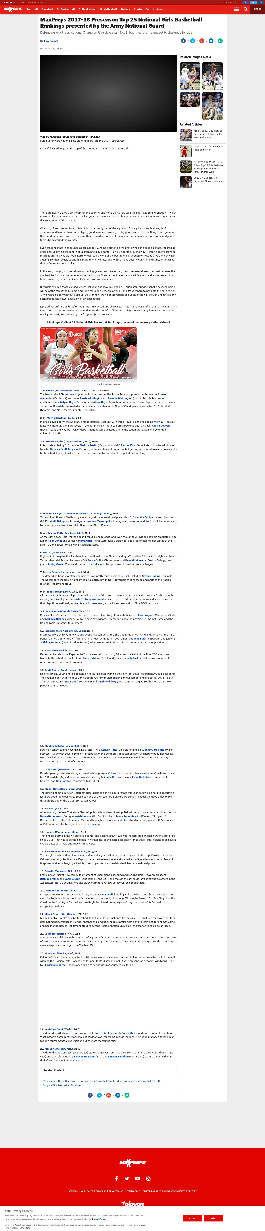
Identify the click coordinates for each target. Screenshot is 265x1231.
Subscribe (101, 1191)
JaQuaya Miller (128, 1033)
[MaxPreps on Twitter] (253, 2)
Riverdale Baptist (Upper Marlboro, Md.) (66, 441)
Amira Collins (96, 560)
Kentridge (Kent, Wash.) (58, 1029)
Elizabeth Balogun (56, 521)
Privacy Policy (116, 1191)
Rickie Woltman (51, 642)
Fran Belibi (108, 894)
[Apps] (236, 9)
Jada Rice (111, 777)
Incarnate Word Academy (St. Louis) (65, 630)
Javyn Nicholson (141, 777)
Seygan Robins (151, 576)
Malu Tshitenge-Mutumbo (90, 599)
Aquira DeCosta (161, 425)
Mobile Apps (87, 1191)
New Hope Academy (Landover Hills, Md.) (69, 851)
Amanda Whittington (120, 398)
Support (192, 1191)
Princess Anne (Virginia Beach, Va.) (63, 611)
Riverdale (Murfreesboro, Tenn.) (62, 390)
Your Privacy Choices (174, 1191)
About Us (73, 1191)
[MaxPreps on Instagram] (260, 2)
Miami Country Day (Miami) (60, 914)
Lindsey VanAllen (118, 1056)
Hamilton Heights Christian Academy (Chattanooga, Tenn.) (77, 513)
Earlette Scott (68, 681)
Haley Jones (55, 540)
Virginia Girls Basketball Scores (60, 1080)
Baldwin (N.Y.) (53, 808)
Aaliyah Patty (109, 749)
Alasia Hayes (100, 402)
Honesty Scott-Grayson (64, 449)
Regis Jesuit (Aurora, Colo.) (61, 890)
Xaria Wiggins (146, 615)
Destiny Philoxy (107, 681)
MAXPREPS (9, 2)
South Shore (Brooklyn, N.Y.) (61, 670)
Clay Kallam (51, 41)
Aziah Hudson (83, 816)
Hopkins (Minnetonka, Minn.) (62, 832)
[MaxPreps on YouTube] (137, 1178)
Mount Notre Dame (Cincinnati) (63, 788)
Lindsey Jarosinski (153, 749)
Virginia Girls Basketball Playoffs (143, 1080)
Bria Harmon (63, 781)
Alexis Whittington (91, 398)
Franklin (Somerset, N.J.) (59, 871)
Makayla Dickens (55, 619)
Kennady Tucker (131, 658)
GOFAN (21, 2)
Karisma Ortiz (84, 540)
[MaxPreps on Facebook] (245, 2)
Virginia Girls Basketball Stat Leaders (101, 1080)
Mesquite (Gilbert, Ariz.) (59, 1048)
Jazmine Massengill (98, 521)
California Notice (152, 1191)
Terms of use (133, 1191)
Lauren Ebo (128, 445)
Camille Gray (72, 879)
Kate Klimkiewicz (135, 560)
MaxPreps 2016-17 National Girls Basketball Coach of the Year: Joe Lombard (208, 134)
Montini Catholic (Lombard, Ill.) (63, 746)
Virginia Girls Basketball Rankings (62, 1085)
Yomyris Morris (92, 658)
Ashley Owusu (56, 564)
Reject (214, 1218)
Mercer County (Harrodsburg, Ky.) (62, 572)
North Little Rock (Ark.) (58, 650)
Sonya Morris (141, 638)
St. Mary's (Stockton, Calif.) (59, 417)
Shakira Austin (88, 445)
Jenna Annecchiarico (128, 816)
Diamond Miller (49, 879)
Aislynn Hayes (68, 402)
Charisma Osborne (55, 965)
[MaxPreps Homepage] (132, 1163)
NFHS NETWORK (35, 2)
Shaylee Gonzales (84, 1056)
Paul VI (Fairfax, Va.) (55, 552)
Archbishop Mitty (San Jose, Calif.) (63, 533)
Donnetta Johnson (51, 816)
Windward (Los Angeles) (59, 953)
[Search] (245, 9)
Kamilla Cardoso (144, 517)
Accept (192, 1218)
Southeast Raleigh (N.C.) (59, 933)
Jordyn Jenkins (104, 1033)
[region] (132, 1218)
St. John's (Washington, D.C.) (60, 591)
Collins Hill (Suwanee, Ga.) (60, 769)
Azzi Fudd (56, 599)
